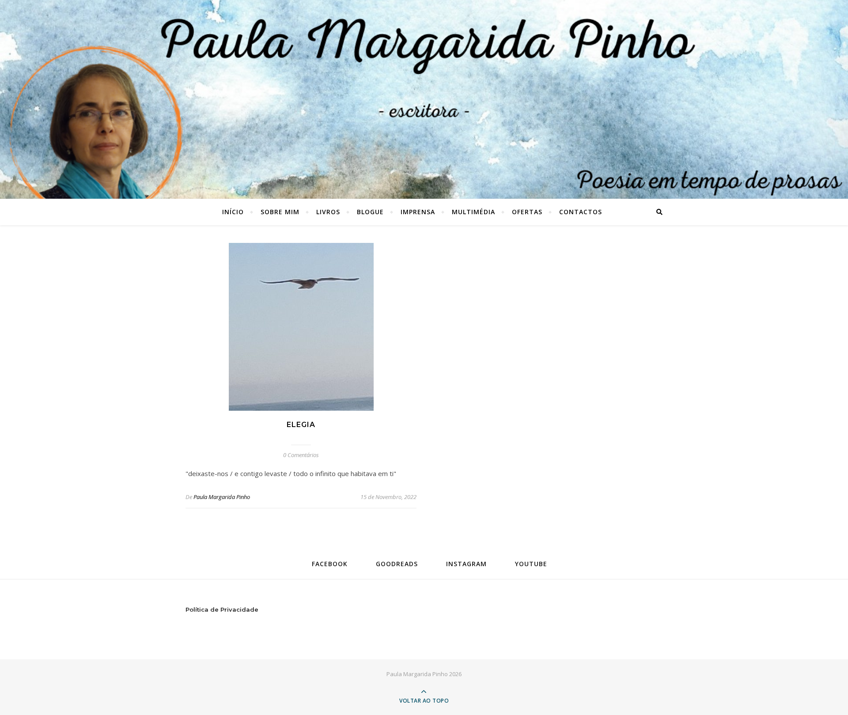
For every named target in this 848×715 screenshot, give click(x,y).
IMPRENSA (418, 212)
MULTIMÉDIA (473, 212)
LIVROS (328, 212)
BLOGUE (370, 212)
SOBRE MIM (280, 212)
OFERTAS (527, 212)
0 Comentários (301, 455)
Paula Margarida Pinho (221, 497)
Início (233, 212)
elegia (301, 424)
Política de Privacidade (222, 609)
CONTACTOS (580, 212)
